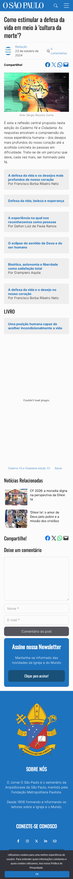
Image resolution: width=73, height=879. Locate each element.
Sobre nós (36, 769)
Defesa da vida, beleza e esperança (36, 201)
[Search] (56, 5)
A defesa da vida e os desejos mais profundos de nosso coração (36, 177)
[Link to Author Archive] (8, 51)
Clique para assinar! (36, 675)
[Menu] (66, 5)
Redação (21, 46)
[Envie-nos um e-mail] (55, 841)
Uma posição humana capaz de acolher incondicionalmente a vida (35, 326)
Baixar (58, 468)
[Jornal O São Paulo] (23, 6)
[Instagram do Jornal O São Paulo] (27, 841)
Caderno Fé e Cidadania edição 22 (29, 468)
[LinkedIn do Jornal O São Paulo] (46, 841)
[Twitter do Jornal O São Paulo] (36, 841)
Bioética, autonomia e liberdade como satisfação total (33, 266)
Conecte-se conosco (36, 826)
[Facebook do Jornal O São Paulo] (18, 841)
